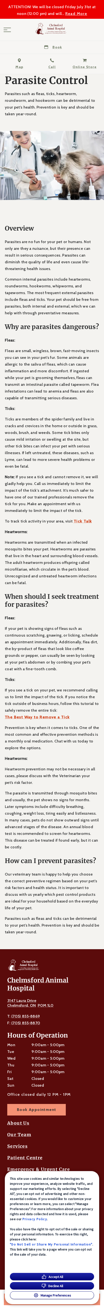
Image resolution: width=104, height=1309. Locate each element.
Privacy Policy (34, 1219)
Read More (76, 14)
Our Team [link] (19, 1135)
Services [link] (17, 1146)
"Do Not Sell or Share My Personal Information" (51, 1244)
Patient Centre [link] (25, 1158)
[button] (7, 30)
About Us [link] (18, 1123)
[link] (52, 28)
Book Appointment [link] (36, 1109)
